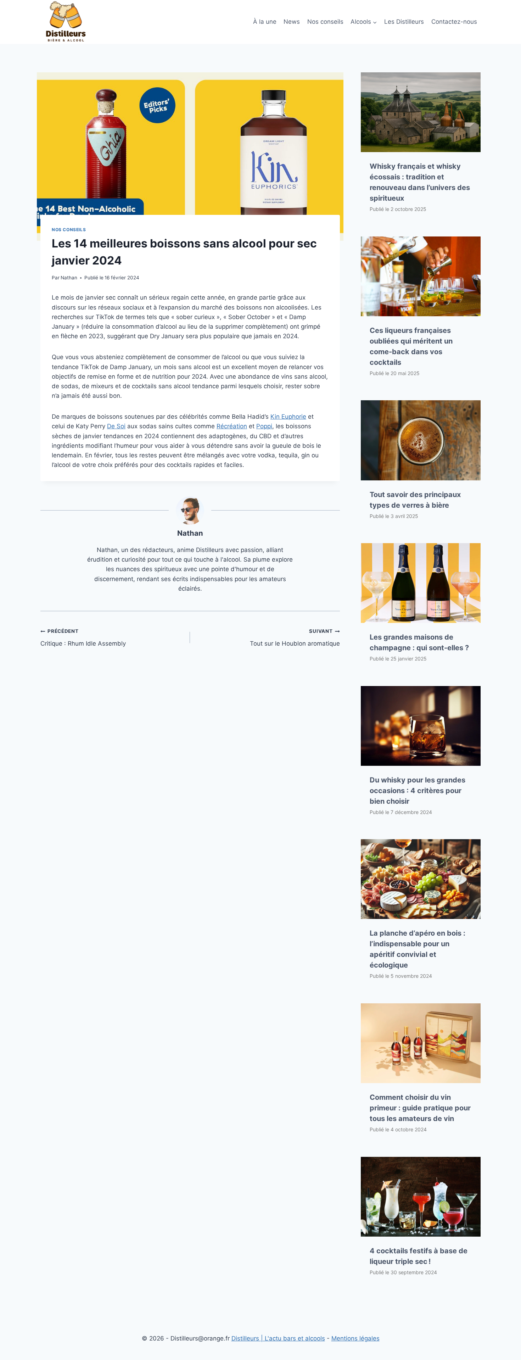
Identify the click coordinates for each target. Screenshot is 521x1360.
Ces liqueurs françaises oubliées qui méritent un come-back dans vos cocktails (411, 346)
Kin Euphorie (288, 416)
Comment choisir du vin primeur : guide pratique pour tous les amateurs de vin (420, 1108)
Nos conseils (325, 21)
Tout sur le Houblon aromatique (295, 637)
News (292, 21)
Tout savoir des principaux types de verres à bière (415, 499)
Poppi (264, 426)
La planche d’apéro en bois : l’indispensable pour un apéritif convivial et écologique (417, 949)
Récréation (232, 426)
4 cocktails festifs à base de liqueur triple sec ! (418, 1256)
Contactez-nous (454, 21)
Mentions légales (355, 1338)
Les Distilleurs (404, 21)
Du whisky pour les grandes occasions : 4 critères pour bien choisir (417, 791)
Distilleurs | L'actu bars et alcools (278, 1338)
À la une (264, 21)
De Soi (116, 426)
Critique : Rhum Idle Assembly (83, 637)
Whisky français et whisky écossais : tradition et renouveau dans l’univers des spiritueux (420, 182)
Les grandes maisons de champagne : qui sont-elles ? (419, 642)
